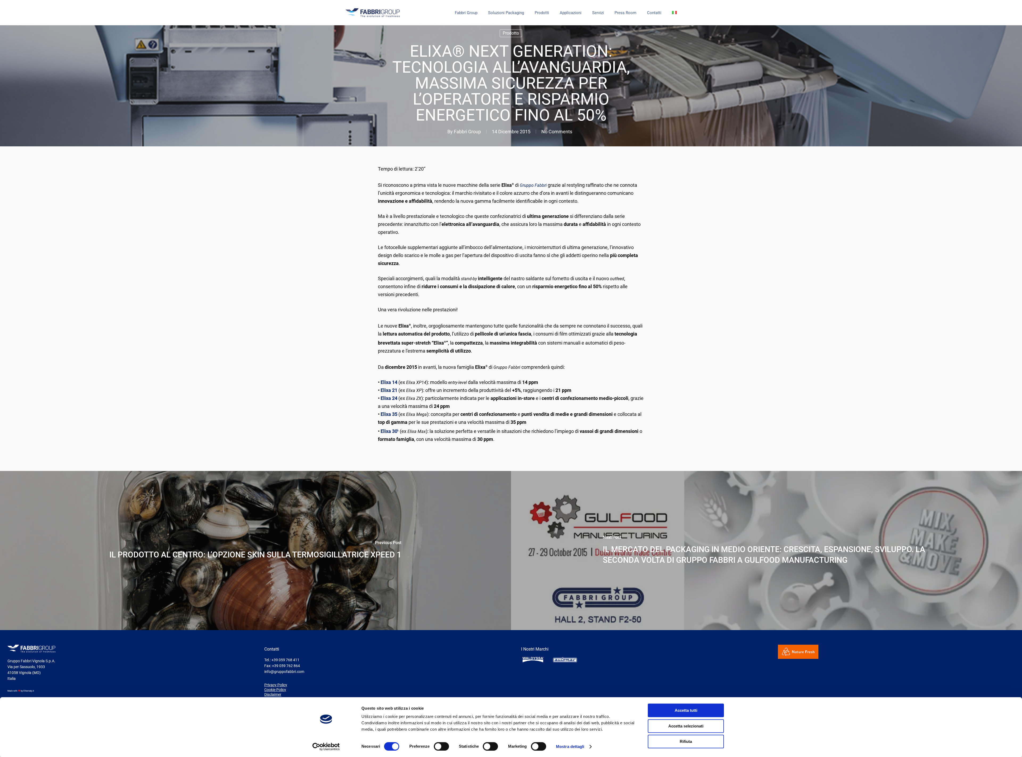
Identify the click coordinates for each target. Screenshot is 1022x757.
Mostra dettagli (570, 746)
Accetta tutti (686, 710)
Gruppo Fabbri (533, 185)
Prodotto (511, 33)
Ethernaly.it (28, 691)
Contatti (654, 13)
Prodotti (542, 13)
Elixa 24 (389, 398)
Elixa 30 (390, 431)
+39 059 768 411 (285, 660)
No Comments (556, 131)
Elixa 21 (389, 390)
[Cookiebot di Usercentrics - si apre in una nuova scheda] (326, 747)
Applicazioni (571, 13)
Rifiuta (686, 741)
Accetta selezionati (685, 726)
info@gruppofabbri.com (284, 671)
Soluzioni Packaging (506, 13)
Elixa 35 (389, 414)
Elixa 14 (389, 382)
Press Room (625, 13)
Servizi (598, 13)
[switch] (441, 746)
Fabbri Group (466, 13)
